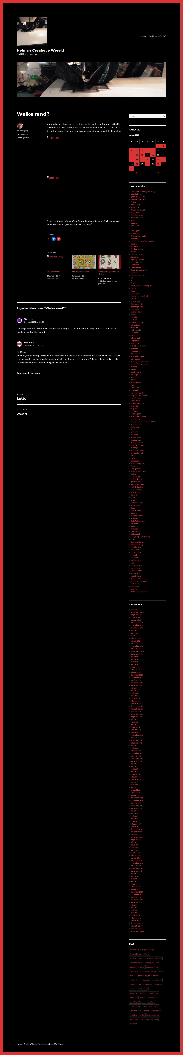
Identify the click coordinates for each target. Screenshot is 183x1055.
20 (147, 159)
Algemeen (135, 207)
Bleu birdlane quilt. (138, 236)
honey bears (136, 325)
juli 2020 (134, 657)
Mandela (134, 406)
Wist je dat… (135, 584)
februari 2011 (136, 887)
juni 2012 (134, 845)
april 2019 (135, 696)
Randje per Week (137, 484)
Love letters (135, 401)
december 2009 (137, 923)
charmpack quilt (137, 260)
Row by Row (135, 492)
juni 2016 (134, 766)
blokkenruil (135, 239)
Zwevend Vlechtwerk (139, 592)
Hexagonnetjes (137, 322)
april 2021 (135, 633)
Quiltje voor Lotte (53, 272)
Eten (132, 283)
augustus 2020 (136, 654)
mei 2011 (134, 879)
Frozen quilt (135, 301)
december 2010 (137, 892)
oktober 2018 (136, 712)
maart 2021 (135, 636)
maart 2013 (135, 821)
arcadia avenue (136, 963)
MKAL (133, 430)
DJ (132, 278)
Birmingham (136, 233)
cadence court (136, 254)
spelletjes (156, 1011)
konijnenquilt (136, 377)
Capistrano (135, 257)
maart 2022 (135, 617)
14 (153, 155)
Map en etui (135, 409)
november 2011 (137, 863)
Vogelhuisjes (136, 576)
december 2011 (137, 861)
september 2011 (137, 868)
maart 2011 (135, 884)
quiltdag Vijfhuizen (138, 471)
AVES (133, 220)
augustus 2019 (136, 685)
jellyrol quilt (135, 338)
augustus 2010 (136, 902)
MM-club (134, 432)
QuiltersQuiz (136, 477)
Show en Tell (136, 505)
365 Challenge (136, 194)
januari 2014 (136, 795)
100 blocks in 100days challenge (143, 192)
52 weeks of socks (138, 197)
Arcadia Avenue (137, 215)
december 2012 (137, 829)
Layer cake (135, 388)
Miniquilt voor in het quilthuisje (143, 422)
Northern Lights (137, 450)
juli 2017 (134, 746)
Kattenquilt (135, 354)
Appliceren (135, 213)
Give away (135, 309)
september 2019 (137, 683)
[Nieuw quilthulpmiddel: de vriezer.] (109, 262)
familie (133, 288)
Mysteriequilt (136, 437)
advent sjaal (135, 205)
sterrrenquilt (136, 531)
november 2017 (137, 735)
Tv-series (135, 558)
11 (137, 155)
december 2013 (137, 798)
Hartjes (134, 320)
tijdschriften (136, 547)
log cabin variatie (137, 393)
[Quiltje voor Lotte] (58, 262)
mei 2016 (134, 769)
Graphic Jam (136, 312)
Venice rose (135, 573)
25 (137, 164)
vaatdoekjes (135, 568)
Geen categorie (137, 304)
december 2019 (137, 675)
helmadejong (22, 131)
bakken (134, 223)
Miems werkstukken (139, 416)
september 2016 (137, 759)
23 (163, 159)
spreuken (134, 524)
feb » (159, 173)
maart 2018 (135, 727)
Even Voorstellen (157, 36)
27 (148, 164)
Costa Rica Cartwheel (139, 270)
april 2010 (135, 913)
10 (131, 155)
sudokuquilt (135, 534)
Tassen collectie (137, 542)
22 (158, 159)
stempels (134, 526)
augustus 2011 (136, 871)
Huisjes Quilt (135, 980)
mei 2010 (134, 910)
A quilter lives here (138, 199)
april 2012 (135, 850)
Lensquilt (134, 390)
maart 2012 (135, 853)
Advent (133, 202)
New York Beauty (137, 445)
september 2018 (137, 714)
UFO (132, 563)
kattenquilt (157, 980)
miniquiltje (135, 427)
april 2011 (134, 881)
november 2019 (137, 678)
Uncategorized (23, 138)
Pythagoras (135, 469)
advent (146, 954)
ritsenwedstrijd (137, 490)
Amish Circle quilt (138, 210)
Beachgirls (149, 963)
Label (133, 385)
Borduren (134, 247)
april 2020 (135, 664)
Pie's (133, 458)
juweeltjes (135, 343)
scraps (133, 500)
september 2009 (137, 931)
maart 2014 (135, 790)
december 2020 (137, 644)
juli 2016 (134, 764)
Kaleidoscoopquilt (138, 346)
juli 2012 (134, 842)
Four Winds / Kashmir (139, 296)
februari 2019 (136, 701)
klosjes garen (136, 372)
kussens (134, 380)
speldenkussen (137, 516)
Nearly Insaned (137, 443)
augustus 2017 (136, 743)
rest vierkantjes (137, 487)
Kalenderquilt (136, 351)
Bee (132, 228)
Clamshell (135, 265)
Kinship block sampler (140, 362)
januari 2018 (136, 732)
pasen (133, 456)
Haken (133, 314)
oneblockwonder (137, 453)
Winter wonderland (138, 581)
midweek (134, 411)
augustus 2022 (136, 615)
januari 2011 (135, 889)
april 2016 (135, 772)
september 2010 (137, 900)
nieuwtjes (135, 448)
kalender (146, 980)
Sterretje (134, 529)
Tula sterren (136, 550)
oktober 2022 (136, 610)
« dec (136, 173)
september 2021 (137, 628)
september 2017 (137, 740)
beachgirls (135, 226)
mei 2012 (134, 847)
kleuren (134, 369)
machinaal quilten (138, 403)
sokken (134, 513)
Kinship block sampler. (140, 364)
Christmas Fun (137, 262)
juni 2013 (134, 813)
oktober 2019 (136, 680)
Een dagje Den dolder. (81, 272)
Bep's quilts (135, 231)
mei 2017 (134, 748)
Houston (134, 328)
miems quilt (143, 989)
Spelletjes (134, 518)
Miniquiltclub (136, 424)
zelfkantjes (135, 586)
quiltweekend (136, 482)
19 (142, 159)
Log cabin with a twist (139, 396)
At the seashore (137, 218)
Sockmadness (136, 511)
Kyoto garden (136, 382)
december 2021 (137, 623)
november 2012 (137, 832)
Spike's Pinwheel (137, 521)
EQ (132, 280)
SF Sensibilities (137, 503)
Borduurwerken (137, 249)
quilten (133, 474)
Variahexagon (136, 571)
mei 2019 (134, 693)
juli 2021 (134, 630)
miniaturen (135, 419)
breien (133, 252)
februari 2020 (136, 670)
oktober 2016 (136, 756)
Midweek (158, 984)
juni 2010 (134, 908)
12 (142, 155)
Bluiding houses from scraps (142, 241)
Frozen (133, 299)
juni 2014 (134, 782)
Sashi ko (134, 495)
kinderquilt (135, 359)
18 (137, 159)
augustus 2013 (136, 808)
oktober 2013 (136, 803)
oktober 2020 (136, 649)
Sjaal (133, 508)
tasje (133, 539)
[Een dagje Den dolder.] (84, 262)
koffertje (134, 375)
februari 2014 (136, 793)
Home (143, 36)
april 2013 (134, 819)
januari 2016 (136, 779)
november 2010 (137, 895)
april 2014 (135, 787)
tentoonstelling (137, 545)
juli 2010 (134, 905)
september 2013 (137, 806)
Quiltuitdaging (136, 479)
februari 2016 (136, 777)
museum (134, 435)
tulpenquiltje (136, 552)
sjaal (156, 1006)
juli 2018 (134, 719)
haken (155, 976)
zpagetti (134, 589)
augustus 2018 (136, 717)
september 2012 (137, 837)
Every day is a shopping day (141, 286)
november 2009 (137, 926)
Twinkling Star (137, 560)
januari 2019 (136, 704)
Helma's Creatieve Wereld (40, 50)
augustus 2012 (136, 840)
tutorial (134, 555)
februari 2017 (136, 751)
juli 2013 (134, 811)
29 (158, 164)
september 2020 (137, 651)
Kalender (134, 348)
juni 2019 (134, 691)
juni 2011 (134, 876)
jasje (132, 335)
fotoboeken (135, 294)
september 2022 (137, 612)
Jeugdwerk (135, 341)
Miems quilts (136, 414)
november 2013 (137, 800)
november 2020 (137, 646)
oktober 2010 (136, 897)
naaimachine (136, 440)
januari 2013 (135, 827)
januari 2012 (136, 858)
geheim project (137, 307)
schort (133, 497)
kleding (134, 367)
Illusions (134, 333)
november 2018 (137, 709)
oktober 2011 (136, 866)
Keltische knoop (137, 356)
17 (131, 159)
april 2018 (135, 725)
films (133, 291)
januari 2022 (136, 620)
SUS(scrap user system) (140, 537)
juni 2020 (134, 659)
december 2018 (137, 706)
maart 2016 (135, 774)
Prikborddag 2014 (138, 464)
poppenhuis (135, 461)
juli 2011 (134, 874)
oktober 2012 (136, 834)
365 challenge (135, 954)
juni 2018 (134, 722)
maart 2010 (135, 915)
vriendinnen (136, 579)
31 (131, 168)
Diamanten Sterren (138, 275)
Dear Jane (134, 273)
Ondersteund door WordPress (51, 1044)
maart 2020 (135, 667)
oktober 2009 (136, 929)
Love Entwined (137, 398)
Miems (132, 989)
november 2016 (137, 753)
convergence (136, 267)
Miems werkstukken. (138, 993)
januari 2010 (136, 921)
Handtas (134, 317)
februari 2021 (136, 638)
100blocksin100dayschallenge (142, 950)
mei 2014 (134, 785)
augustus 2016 (136, 761)
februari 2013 (136, 824)
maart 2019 (135, 698)
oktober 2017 (136, 738)
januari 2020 (136, 672)
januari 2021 (136, 641)
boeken (134, 244)
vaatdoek (133, 1024)
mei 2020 (134, 662)
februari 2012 (136, 855)
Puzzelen (134, 466)
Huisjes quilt (136, 330)
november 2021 (137, 625)
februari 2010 (136, 918)
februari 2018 (136, 730)
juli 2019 (134, 688)
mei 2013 (134, 816)
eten (161, 971)
